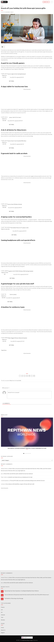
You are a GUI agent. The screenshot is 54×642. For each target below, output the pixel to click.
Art (2, 612)
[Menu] (52, 2)
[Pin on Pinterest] (27, 376)
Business (3, 619)
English (25, 637)
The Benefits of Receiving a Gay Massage (13, 598)
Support (3, 632)
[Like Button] (2, 47)
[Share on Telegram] (34, 376)
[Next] (51, 433)
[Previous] (3, 433)
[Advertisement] (27, 99)
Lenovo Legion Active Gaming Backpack (17, 74)
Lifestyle (3, 614)
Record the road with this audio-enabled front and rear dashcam (18, 473)
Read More (3, 350)
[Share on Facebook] (20, 376)
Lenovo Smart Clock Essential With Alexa (17, 141)
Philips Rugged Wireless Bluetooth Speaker (17, 338)
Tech (2, 617)
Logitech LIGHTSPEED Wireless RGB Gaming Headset (20, 272)
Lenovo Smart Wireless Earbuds (15, 205)
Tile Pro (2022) (13, 295)
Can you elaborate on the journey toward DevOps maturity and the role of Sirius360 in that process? (26, 594)
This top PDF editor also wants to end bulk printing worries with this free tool (27, 480)
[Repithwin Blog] (4, 2)
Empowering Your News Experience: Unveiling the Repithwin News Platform (21, 590)
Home (2, 627)
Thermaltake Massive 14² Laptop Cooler (19, 228)
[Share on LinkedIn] (29, 376)
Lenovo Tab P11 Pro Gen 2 (15, 118)
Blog (2, 6)
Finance (2, 607)
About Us (3, 630)
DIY (2, 609)
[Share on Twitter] (22, 376)
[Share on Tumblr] (32, 376)
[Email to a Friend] (25, 376)
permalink (19, 380)
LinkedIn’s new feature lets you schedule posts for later (20, 477)
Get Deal (11, 81)
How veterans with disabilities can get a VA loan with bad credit (20, 484)
